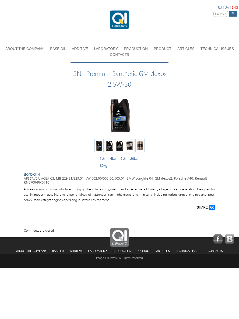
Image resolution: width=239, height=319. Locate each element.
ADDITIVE (80, 49)
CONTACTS (119, 55)
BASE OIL (58, 49)
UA (227, 7)
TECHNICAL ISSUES (217, 49)
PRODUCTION (136, 49)
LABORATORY (106, 49)
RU (220, 7)
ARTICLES (186, 49)
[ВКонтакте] (212, 207)
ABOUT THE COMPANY (25, 49)
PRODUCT (163, 49)
